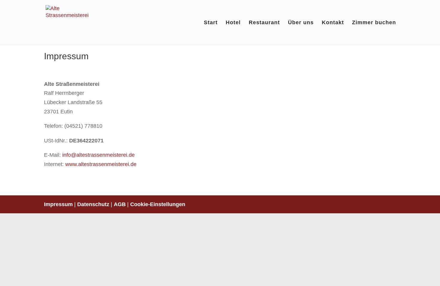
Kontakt (333, 22)
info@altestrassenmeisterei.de (98, 155)
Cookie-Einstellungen (157, 204)
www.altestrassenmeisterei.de (100, 164)
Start (211, 22)
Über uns (301, 22)
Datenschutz (93, 204)
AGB (120, 204)
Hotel (233, 22)
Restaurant (264, 22)
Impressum (58, 204)
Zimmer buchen (374, 22)
